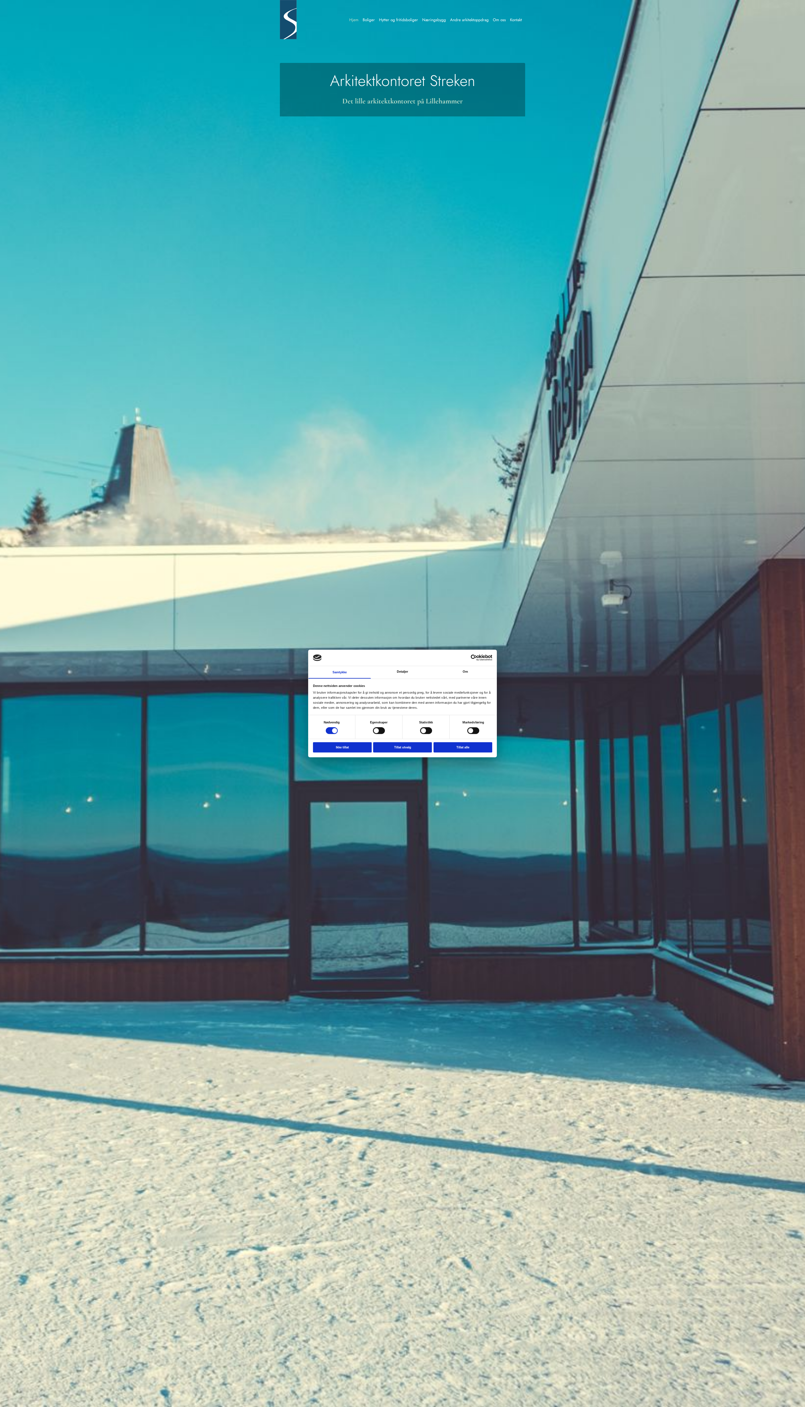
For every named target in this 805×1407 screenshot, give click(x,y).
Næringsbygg (434, 20)
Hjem (353, 20)
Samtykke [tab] (339, 672)
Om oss (499, 20)
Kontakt (516, 20)
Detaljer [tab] (402, 671)
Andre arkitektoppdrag (469, 20)
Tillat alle (462, 747)
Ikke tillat (342, 747)
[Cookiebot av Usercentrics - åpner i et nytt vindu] (474, 658)
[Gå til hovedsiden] (300, 19)
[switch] (379, 730)
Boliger (369, 20)
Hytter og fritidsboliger (398, 20)
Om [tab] (465, 671)
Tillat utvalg (402, 747)
